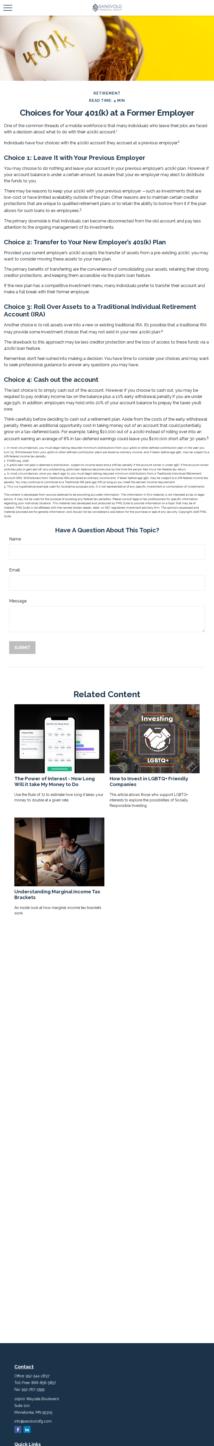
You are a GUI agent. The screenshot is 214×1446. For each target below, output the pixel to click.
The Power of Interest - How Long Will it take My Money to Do (54, 781)
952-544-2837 (37, 1376)
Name (15, 539)
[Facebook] (17, 1429)
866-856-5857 (43, 1383)
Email (14, 570)
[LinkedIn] (27, 1429)
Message (18, 601)
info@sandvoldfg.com (33, 1421)
